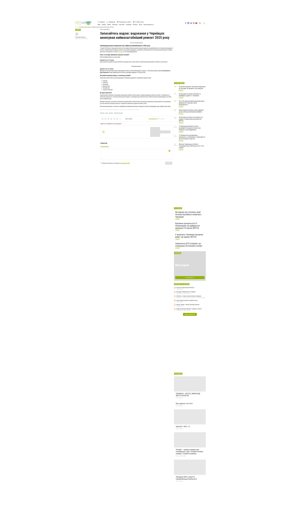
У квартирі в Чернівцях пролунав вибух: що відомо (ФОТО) (189, 235)
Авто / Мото (122, 24)
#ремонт (111, 113)
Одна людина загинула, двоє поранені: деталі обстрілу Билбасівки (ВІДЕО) (191, 111)
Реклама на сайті (125, 22)
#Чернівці (102, 113)
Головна (76, 27)
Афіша (99, 24)
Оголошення (128, 24)
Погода (140, 24)
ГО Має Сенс (139, 22)
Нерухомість (115, 24)
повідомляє (121, 51)
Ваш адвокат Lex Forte (184, 403)
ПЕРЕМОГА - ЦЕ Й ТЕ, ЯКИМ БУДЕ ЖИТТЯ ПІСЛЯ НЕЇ (188, 395)
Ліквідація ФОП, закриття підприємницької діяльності (186, 478)
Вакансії (109, 24)
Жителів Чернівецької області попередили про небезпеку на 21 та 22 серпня (191, 146)
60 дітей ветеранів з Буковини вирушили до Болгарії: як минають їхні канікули (192, 87)
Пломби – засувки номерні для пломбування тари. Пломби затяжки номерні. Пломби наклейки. (189, 452)
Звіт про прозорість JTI (149, 24)
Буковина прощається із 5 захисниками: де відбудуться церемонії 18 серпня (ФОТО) (187, 225)
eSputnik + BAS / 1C (183, 426)
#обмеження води (118, 113)
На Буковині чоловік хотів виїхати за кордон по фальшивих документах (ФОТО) (191, 119)
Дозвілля (104, 24)
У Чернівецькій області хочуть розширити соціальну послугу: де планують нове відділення (190, 128)
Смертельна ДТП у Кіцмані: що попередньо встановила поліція (188, 244)
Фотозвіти (135, 24)
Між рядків (182, 265)
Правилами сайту (125, 163)
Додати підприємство (190, 314)
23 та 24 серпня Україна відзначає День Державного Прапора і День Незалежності (191, 102)
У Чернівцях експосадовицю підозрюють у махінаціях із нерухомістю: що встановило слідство (192, 137)
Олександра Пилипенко (80, 37)
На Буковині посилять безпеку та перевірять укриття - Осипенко (190, 95)
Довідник (112, 22)
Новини (102, 22)
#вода (106, 113)
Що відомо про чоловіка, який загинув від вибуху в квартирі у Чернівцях (188, 214)
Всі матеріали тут (190, 277)
